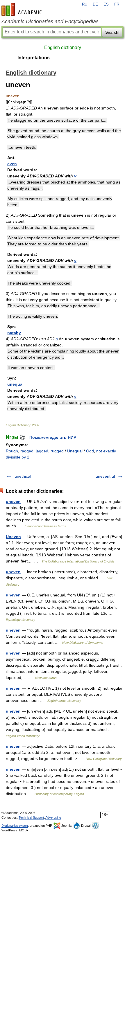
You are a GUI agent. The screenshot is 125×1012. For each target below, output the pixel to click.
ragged (26, 451)
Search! (112, 32)
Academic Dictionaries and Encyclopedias (50, 21)
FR (116, 4)
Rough (12, 451)
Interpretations (33, 57)
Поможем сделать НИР (52, 437)
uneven (13, 501)
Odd (90, 451)
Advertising (53, 817)
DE (95, 4)
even (12, 163)
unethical (23, 476)
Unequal (75, 451)
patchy (14, 332)
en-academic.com (22, 9)
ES (106, 4)
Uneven (13, 536)
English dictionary (62, 47)
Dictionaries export (14, 825)
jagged (42, 451)
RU (84, 4)
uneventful (105, 476)
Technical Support (31, 817)
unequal (15, 384)
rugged (57, 451)
